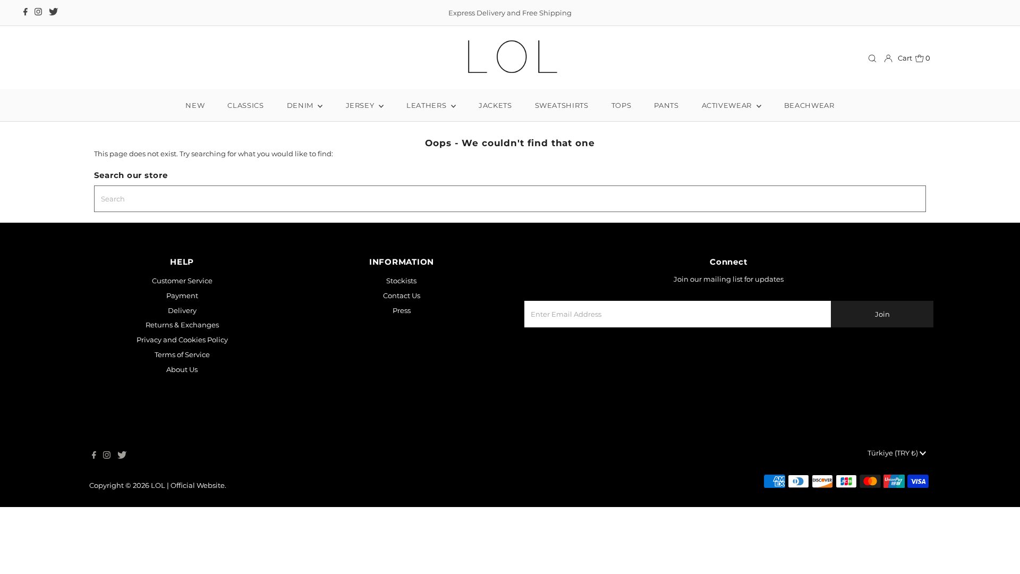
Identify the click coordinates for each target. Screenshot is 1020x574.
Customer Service (182, 280)
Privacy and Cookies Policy (182, 339)
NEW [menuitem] (195, 105)
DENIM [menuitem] (301, 105)
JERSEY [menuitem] (361, 105)
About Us (182, 369)
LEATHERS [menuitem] (427, 105)
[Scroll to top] (998, 552)
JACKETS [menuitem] (495, 105)
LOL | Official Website (188, 485)
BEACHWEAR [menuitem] (809, 105)
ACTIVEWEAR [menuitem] (728, 105)
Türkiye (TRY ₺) (894, 453)
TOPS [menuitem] (621, 105)
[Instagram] (38, 13)
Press (402, 310)
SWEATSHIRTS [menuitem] (562, 105)
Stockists (401, 280)
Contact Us (401, 295)
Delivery (182, 310)
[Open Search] (872, 58)
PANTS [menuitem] (666, 105)
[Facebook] (25, 13)
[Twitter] (53, 13)
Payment (182, 295)
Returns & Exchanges (182, 324)
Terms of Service (182, 354)
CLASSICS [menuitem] (245, 105)
